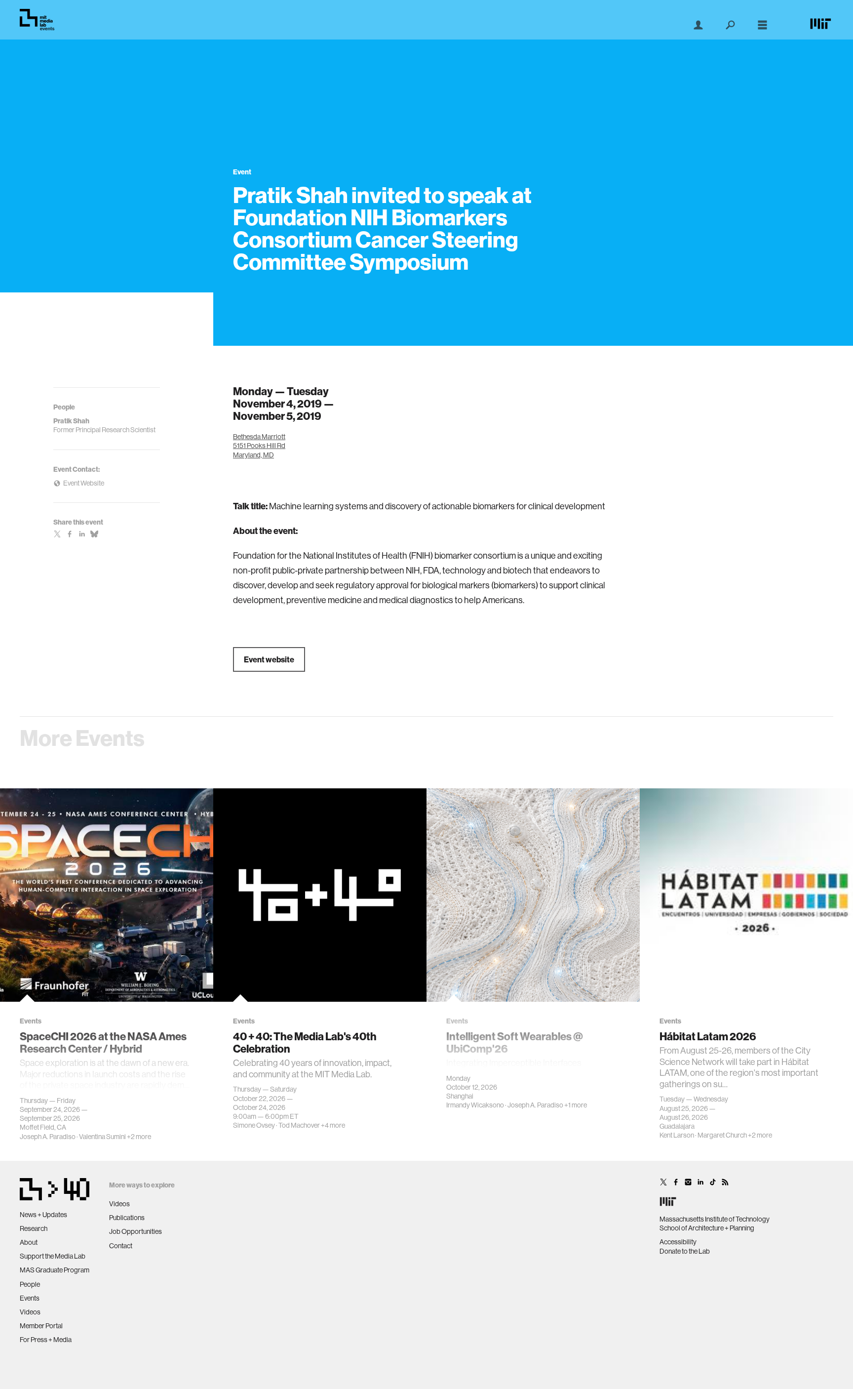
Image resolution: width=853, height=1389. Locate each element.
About (29, 1242)
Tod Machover (299, 1125)
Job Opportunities (135, 1231)
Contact (120, 1245)
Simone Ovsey (254, 1125)
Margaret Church (722, 1135)
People (30, 1284)
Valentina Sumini (102, 1136)
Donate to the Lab (684, 1251)
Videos (30, 1311)
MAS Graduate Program (54, 1270)
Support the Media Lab (52, 1256)
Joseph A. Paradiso (48, 1136)
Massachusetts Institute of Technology (714, 1219)
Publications (127, 1217)
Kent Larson (676, 1135)
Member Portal (41, 1325)
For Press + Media (46, 1339)
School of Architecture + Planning (706, 1228)
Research (33, 1228)
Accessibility (678, 1241)
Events (29, 1298)
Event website (269, 659)
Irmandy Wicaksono (475, 1105)
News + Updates (43, 1214)
